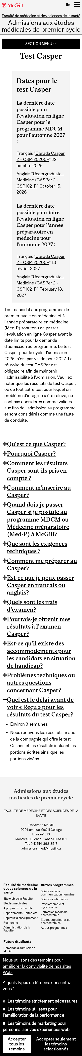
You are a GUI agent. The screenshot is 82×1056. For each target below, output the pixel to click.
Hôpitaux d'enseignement (20, 918)
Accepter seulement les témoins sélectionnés (56, 1044)
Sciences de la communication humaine (57, 893)
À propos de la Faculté (18, 908)
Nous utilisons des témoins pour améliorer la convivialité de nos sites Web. (37, 966)
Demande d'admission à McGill (19, 949)
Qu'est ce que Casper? (36, 444)
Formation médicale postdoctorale (54, 913)
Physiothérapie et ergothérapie (52, 905)
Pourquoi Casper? (31, 453)
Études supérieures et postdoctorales (55, 921)
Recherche (10, 922)
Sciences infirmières (54, 899)
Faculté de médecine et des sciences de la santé (41, 16)
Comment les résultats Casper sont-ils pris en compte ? (37, 470)
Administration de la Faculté (16, 929)
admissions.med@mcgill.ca (41, 848)
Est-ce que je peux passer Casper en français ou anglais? (40, 585)
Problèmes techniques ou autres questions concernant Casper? (41, 682)
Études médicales (15, 903)
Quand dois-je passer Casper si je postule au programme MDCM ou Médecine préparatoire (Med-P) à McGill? (38, 519)
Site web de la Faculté (18, 898)
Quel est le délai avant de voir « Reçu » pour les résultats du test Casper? (40, 707)
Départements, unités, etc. (20, 913)
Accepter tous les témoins (17, 1044)
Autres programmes (54, 927)
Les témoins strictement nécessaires (42, 1001)
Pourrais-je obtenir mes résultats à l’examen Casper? (38, 626)
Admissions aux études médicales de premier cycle (41, 26)
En (68, 5)
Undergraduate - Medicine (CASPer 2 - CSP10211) (40, 180)
